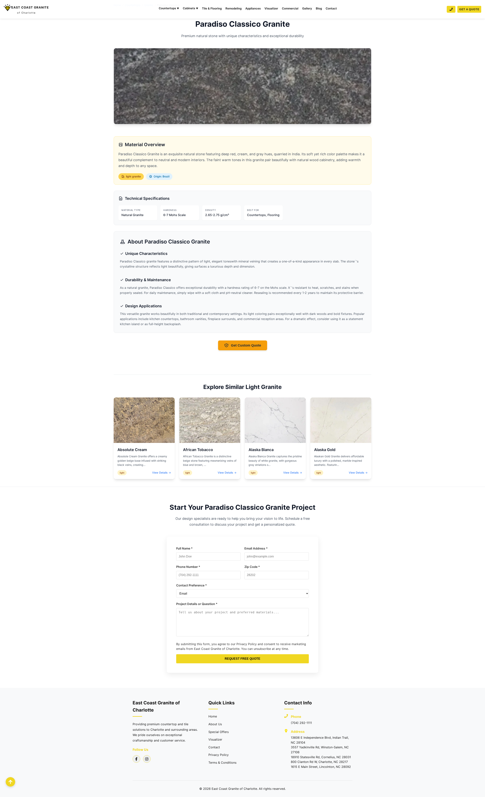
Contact (331, 8)
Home (212, 716)
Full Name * (184, 548)
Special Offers (218, 732)
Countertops (169, 8)
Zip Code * (252, 567)
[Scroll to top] (10, 782)
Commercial (290, 8)
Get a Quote (469, 9)
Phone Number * (188, 567)
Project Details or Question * (196, 604)
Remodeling (233, 8)
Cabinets (190, 8)
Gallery (307, 8)
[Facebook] (136, 759)
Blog (319, 8)
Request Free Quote (242, 658)
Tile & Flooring (212, 8)
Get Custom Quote (246, 345)
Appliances (253, 8)
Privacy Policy (218, 755)
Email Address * (256, 548)
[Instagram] (147, 759)
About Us (215, 724)
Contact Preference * (191, 585)
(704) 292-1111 (301, 723)
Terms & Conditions (222, 762)
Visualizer (271, 8)
